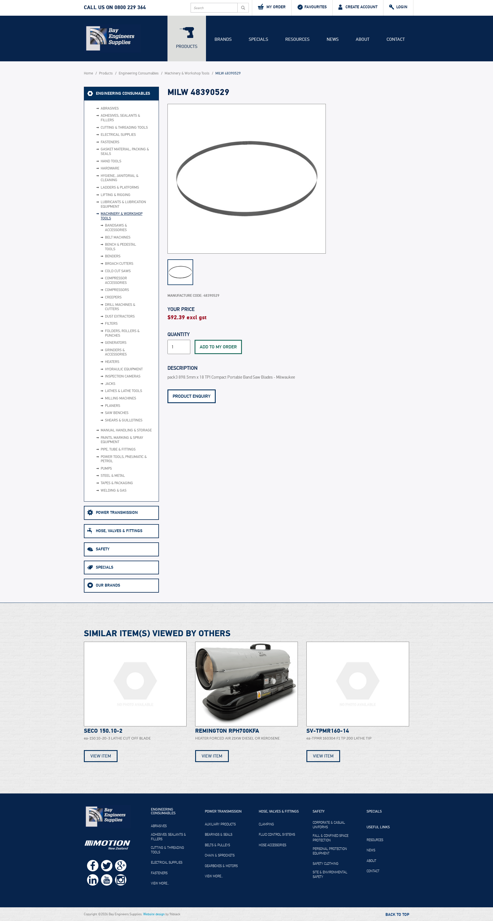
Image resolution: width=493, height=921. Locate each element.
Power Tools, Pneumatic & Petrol (124, 459)
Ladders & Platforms (120, 187)
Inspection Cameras (122, 376)
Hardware (110, 168)
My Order (276, 7)
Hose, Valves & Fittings (119, 530)
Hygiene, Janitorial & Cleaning (119, 178)
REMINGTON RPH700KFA (227, 731)
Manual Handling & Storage (126, 430)
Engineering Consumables (139, 73)
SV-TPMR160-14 (327, 731)
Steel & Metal (113, 476)
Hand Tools (111, 161)
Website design (154, 914)
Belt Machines (117, 237)
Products (186, 46)
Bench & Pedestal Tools (120, 247)
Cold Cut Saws (118, 271)
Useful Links (378, 827)
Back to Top (397, 915)
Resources (297, 39)
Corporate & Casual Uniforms (329, 825)
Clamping (266, 824)
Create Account (361, 7)
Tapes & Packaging (117, 483)
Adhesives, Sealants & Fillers (120, 118)
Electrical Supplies (118, 135)
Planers (112, 406)
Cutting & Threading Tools (124, 128)
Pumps (106, 468)
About (362, 39)
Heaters (112, 362)
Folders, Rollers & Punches (122, 333)
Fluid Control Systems (277, 835)
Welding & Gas (113, 490)
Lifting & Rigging (115, 195)
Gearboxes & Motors (221, 866)
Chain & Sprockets (220, 855)
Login (401, 7)
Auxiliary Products (220, 824)
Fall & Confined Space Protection (330, 838)
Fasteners (110, 142)
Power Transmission (117, 512)
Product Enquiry (192, 396)
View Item (100, 756)
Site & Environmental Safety (330, 874)
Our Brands (108, 585)
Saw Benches (116, 413)
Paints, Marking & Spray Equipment (122, 440)
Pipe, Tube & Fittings (118, 449)
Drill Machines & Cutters (120, 307)
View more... (160, 883)
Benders (112, 256)
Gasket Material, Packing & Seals (125, 151)
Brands (223, 39)
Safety (103, 549)
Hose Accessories (272, 845)
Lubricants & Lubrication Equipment (123, 204)
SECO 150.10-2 (103, 731)
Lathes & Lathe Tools (123, 391)
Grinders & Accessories (116, 352)
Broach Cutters (119, 264)
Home (88, 73)
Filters (111, 324)
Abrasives (110, 108)
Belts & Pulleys (217, 845)
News (333, 39)
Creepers (113, 297)
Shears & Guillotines (123, 420)
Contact (396, 39)
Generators (115, 343)
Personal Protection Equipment (330, 851)
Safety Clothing (325, 864)
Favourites (315, 7)
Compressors (117, 290)
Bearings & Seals (218, 835)
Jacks (110, 384)
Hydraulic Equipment (124, 369)
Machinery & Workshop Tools (187, 73)
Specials (258, 39)
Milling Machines (120, 398)
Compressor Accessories (116, 280)
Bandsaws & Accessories (116, 227)
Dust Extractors (120, 316)
